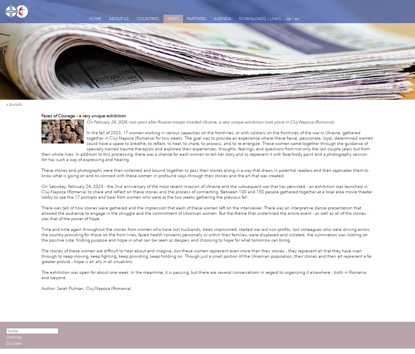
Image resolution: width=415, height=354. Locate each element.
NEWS (173, 18)
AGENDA (222, 18)
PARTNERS (196, 18)
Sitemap (14, 337)
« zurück (14, 104)
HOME (95, 18)
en (297, 18)
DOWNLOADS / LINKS (260, 18)
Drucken (14, 343)
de (288, 18)
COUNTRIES (148, 18)
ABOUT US (119, 18)
